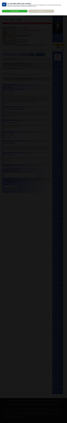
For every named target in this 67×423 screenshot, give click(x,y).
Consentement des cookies (11, 408)
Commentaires (40, 54)
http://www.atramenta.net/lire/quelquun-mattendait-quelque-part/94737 (25, 74)
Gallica (38, 410)
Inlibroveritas (44, 410)
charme (19, 19)
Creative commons (17, 410)
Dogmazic (24, 410)
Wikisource (29, 412)
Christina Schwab (22, 28)
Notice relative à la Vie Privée (26, 408)
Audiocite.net (28, 35)
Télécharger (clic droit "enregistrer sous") (10, 54)
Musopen (10, 412)
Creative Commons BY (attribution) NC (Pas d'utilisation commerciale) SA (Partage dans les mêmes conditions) (26, 79)
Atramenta (50, 408)
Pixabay (35, 412)
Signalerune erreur (31, 54)
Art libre (44, 408)
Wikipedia (23, 412)
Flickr (33, 410)
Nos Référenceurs (41, 412)
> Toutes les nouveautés (58, 36)
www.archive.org (15, 413)
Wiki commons (16, 412)
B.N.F (10, 410)
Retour (12, 19)
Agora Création (8, 415)
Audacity (55, 408)
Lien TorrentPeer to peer (23, 54)
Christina (22, 39)
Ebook (29, 410)
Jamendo (50, 410)
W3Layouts (52, 413)
